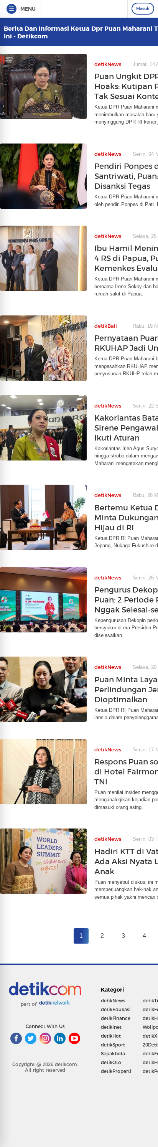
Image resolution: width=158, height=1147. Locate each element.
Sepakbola (113, 1053)
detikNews (113, 1000)
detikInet (111, 1027)
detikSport (113, 1045)
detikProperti (116, 1071)
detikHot (111, 1036)
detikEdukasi (115, 1009)
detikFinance (115, 1018)
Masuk (143, 8)
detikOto (111, 1062)
